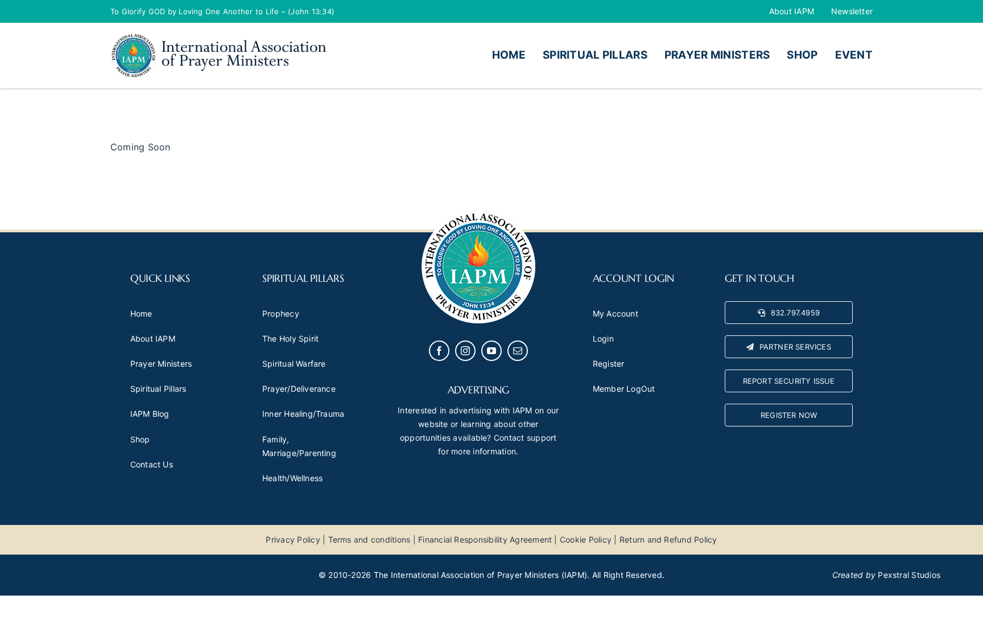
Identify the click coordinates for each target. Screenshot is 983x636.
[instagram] (465, 350)
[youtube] (491, 350)
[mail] (517, 350)
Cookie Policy (586, 539)
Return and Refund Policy (668, 539)
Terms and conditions (369, 539)
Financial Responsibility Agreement (485, 539)
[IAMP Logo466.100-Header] (218, 37)
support (542, 437)
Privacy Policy (293, 539)
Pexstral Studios (909, 575)
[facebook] (439, 350)
